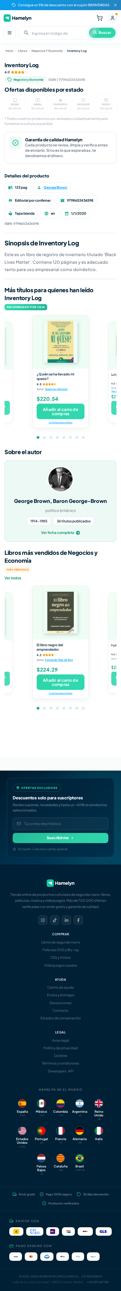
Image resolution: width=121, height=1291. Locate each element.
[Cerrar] (115, 5)
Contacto (60, 1010)
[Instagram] (43, 920)
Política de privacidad (60, 1048)
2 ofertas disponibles (60, 422)
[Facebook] (78, 920)
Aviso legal (60, 1040)
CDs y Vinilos (60, 957)
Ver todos (13, 578)
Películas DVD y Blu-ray (60, 950)
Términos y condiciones (60, 1063)
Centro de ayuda (60, 987)
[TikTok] (54, 920)
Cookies (60, 1056)
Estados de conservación (61, 1018)
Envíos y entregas (60, 995)
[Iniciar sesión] (112, 18)
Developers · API (60, 1071)
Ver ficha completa (57, 532)
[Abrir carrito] (99, 18)
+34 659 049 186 (98, 1282)
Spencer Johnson (56, 389)
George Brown (55, 187)
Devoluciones (60, 1003)
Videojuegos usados (60, 965)
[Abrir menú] (9, 33)
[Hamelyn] (17, 18)
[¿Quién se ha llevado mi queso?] (60, 342)
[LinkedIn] (66, 920)
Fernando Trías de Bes (59, 660)
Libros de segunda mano (60, 942)
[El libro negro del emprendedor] (60, 612)
